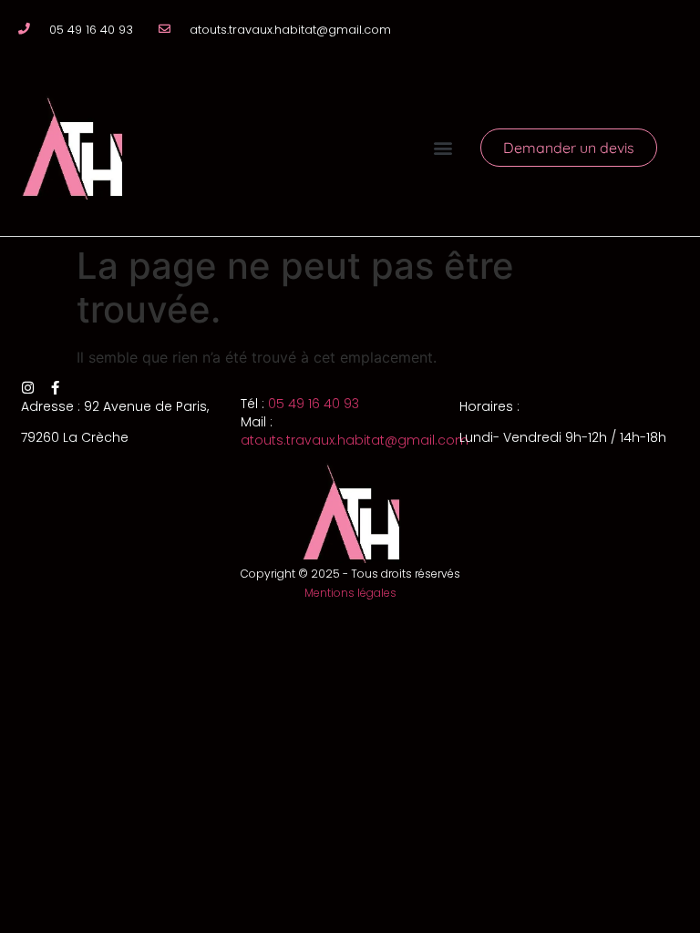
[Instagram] (28, 388)
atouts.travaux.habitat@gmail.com (354, 440)
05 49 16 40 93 (313, 404)
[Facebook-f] (55, 388)
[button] (443, 147)
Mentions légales (350, 592)
